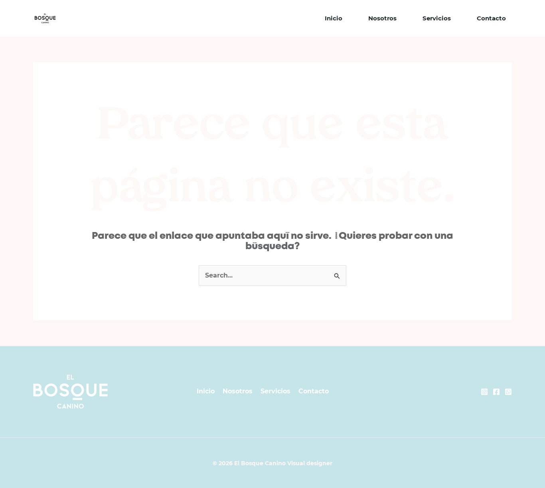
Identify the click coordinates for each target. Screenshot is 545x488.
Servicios (437, 18)
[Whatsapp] (508, 391)
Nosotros (382, 18)
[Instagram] (484, 391)
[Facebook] (496, 391)
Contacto (491, 18)
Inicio (333, 18)
